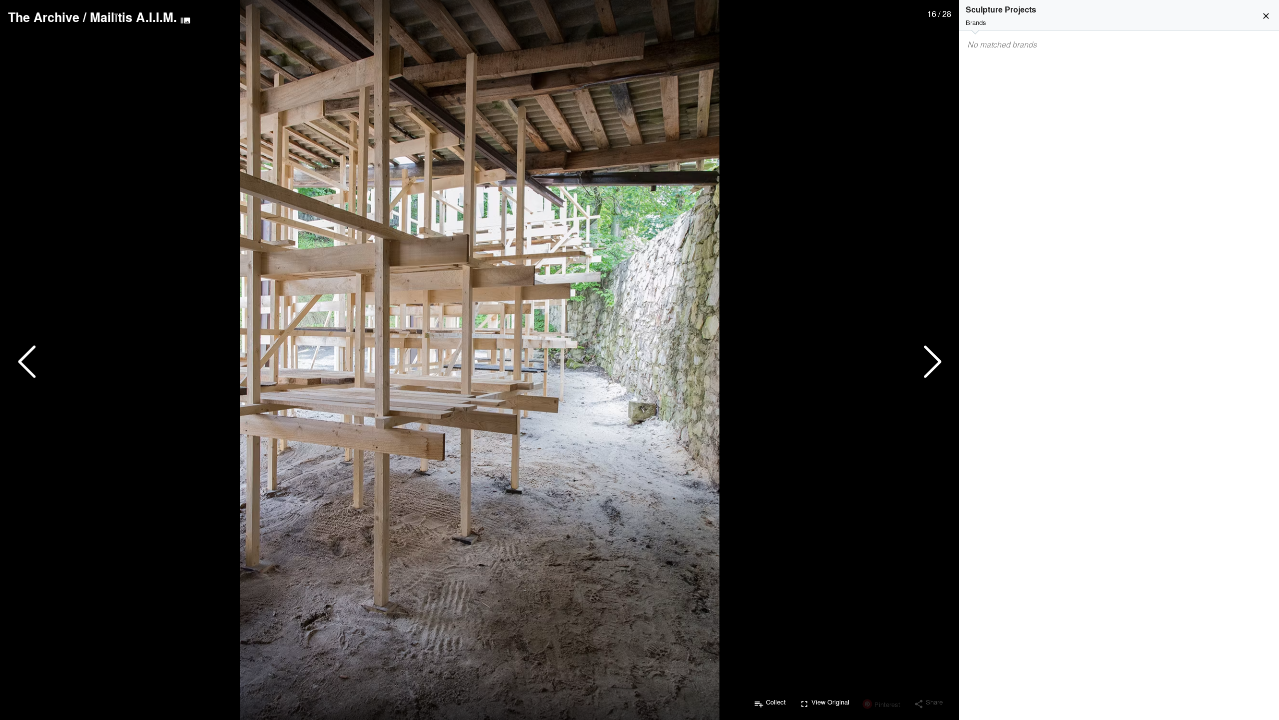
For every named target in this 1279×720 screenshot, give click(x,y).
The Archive (43, 17)
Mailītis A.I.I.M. (133, 17)
